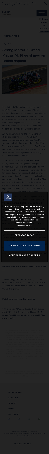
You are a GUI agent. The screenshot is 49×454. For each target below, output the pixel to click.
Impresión (29, 225)
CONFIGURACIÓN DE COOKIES (24, 255)
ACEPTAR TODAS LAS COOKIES (24, 245)
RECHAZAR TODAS (24, 235)
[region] (24, 227)
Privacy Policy (21, 225)
